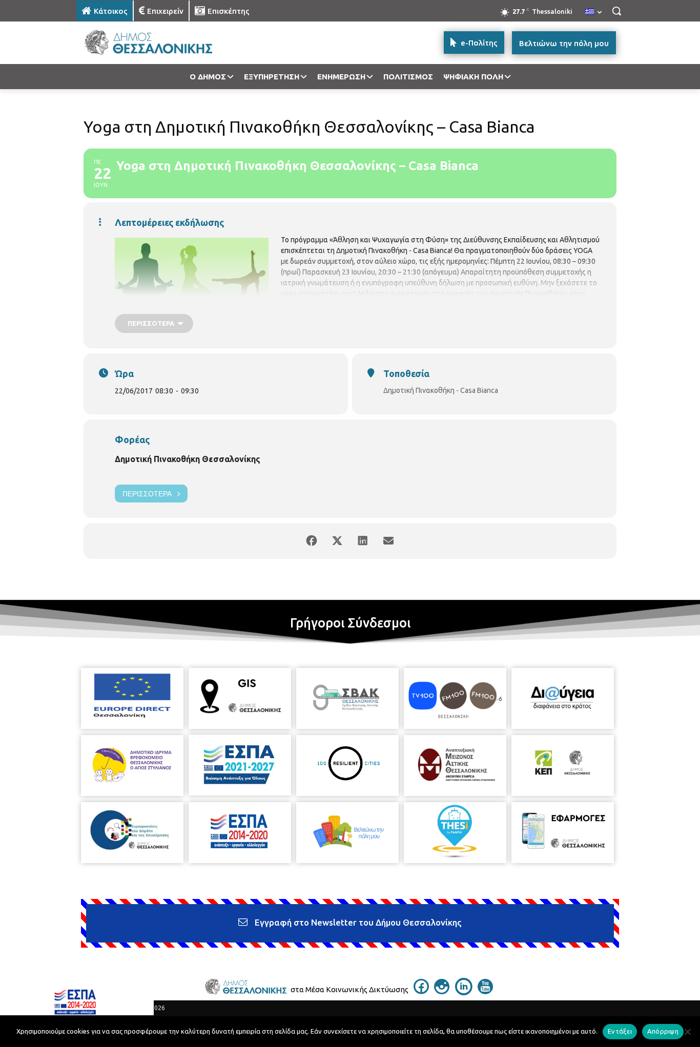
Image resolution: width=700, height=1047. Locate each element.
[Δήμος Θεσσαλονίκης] (158, 43)
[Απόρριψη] (687, 1032)
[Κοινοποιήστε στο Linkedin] (363, 541)
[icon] (421, 991)
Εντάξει (620, 1031)
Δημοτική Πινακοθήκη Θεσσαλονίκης (187, 459)
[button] (616, 11)
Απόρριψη (662, 1031)
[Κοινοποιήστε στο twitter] (337, 541)
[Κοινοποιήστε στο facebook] (311, 541)
